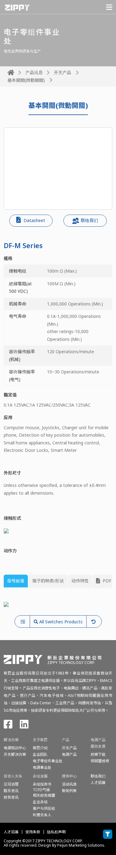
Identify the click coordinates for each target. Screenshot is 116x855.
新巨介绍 (40, 747)
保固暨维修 (100, 761)
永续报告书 (42, 784)
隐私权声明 (56, 832)
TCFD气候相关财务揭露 (44, 792)
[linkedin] (24, 726)
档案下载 (98, 754)
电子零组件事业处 (47, 761)
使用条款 (32, 832)
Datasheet (33, 220)
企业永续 (40, 801)
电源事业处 (42, 767)
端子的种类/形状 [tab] (48, 581)
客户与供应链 (44, 808)
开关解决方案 (15, 754)
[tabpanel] (58, 604)
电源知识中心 (15, 747)
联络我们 (89, 220)
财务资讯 (11, 797)
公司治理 (11, 784)
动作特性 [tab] (80, 581)
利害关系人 (42, 814)
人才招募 (11, 832)
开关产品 (62, 72)
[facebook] (8, 726)
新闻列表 (69, 790)
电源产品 (69, 754)
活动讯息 (69, 784)
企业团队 (40, 754)
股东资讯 (11, 790)
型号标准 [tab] (15, 581)
